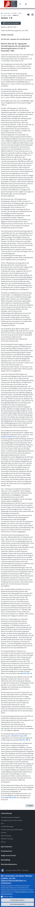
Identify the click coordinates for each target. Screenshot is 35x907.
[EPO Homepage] (10, 4)
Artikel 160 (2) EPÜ (10, 798)
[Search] (20, 4)
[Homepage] (2, 13)
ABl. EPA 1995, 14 (25, 673)
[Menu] (26, 4)
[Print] (28, 14)
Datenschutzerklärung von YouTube (24, 892)
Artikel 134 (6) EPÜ (7, 437)
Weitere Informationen (7, 894)
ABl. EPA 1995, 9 (24, 740)
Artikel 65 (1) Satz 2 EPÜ (19, 736)
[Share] (32, 14)
